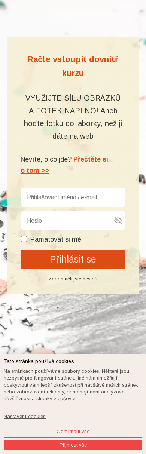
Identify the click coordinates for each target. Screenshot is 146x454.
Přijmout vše (73, 445)
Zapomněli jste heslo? (73, 279)
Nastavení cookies (25, 416)
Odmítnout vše (73, 431)
